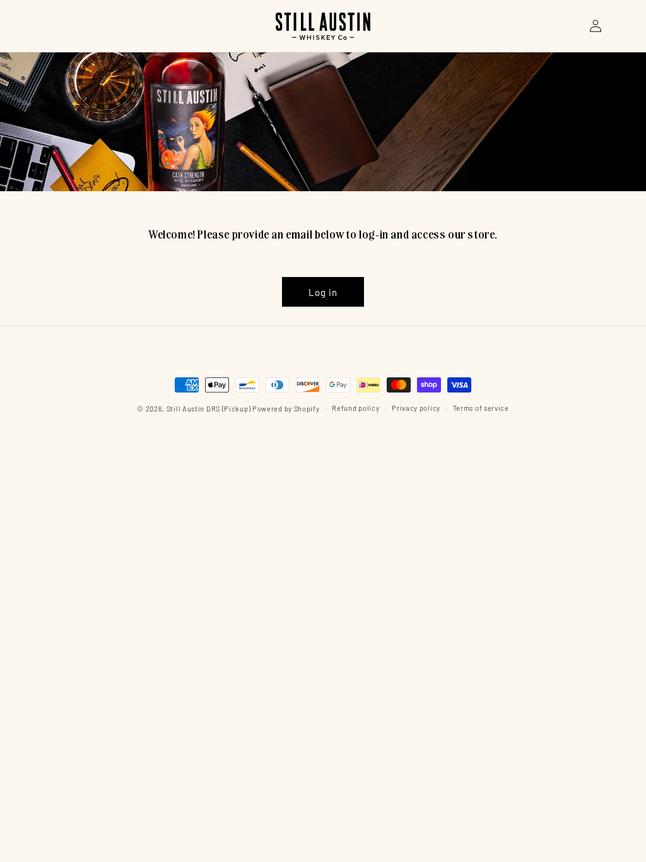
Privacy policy (416, 408)
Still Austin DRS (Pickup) (209, 408)
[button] (568, 26)
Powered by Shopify (286, 408)
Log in (323, 292)
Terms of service (481, 408)
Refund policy (355, 408)
